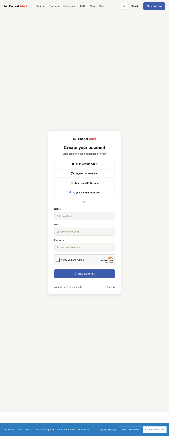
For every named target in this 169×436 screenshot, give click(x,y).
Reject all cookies (130, 429)
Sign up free (154, 6)
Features (54, 6)
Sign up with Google (87, 183)
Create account (84, 273)
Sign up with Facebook (86, 192)
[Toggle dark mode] (124, 6)
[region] (84, 429)
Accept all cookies (155, 429)
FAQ (82, 6)
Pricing (40, 6)
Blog (92, 6)
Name (57, 208)
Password (59, 240)
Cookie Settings (108, 429)
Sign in (135, 6)
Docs (102, 6)
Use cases (69, 6)
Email (57, 224)
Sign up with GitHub (86, 173)
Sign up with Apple (87, 163)
